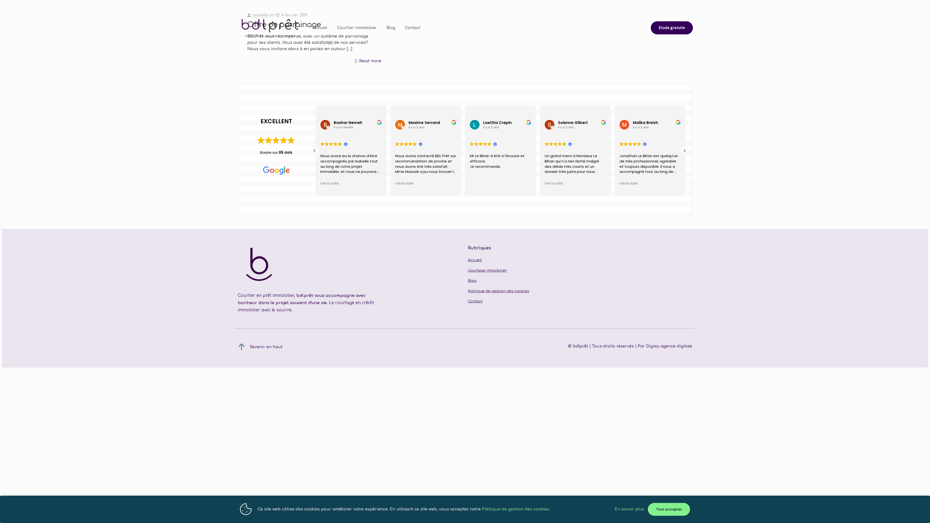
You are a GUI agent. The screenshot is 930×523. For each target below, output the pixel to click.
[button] (684, 150)
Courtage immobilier (487, 271)
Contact (475, 301)
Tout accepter (669, 509)
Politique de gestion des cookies (498, 291)
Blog (472, 281)
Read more (370, 61)
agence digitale (676, 346)
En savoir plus (629, 509)
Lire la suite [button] (328, 183)
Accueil (475, 260)
